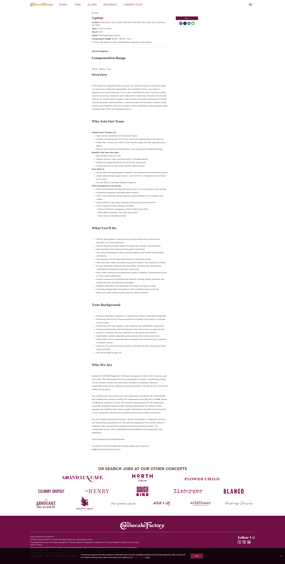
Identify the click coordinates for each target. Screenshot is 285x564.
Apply (187, 18)
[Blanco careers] (234, 491)
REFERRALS (110, 4)
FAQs (78, 4)
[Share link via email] (193, 23)
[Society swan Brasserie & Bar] (84, 503)
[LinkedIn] (249, 542)
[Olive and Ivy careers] (162, 503)
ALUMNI (92, 4)
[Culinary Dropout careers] (51, 491)
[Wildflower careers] (200, 503)
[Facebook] (240, 542)
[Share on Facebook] (181, 23)
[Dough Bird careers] (142, 491)
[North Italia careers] (142, 478)
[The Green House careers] (123, 503)
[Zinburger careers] (188, 491)
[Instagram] (244, 542)
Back (96, 13)
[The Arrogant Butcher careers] (46, 503)
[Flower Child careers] (202, 479)
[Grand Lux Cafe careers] (83, 479)
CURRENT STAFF (133, 4)
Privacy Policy (139, 557)
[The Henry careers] (97, 491)
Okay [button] (197, 556)
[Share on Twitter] (185, 23)
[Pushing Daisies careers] (239, 503)
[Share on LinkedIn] (189, 23)
